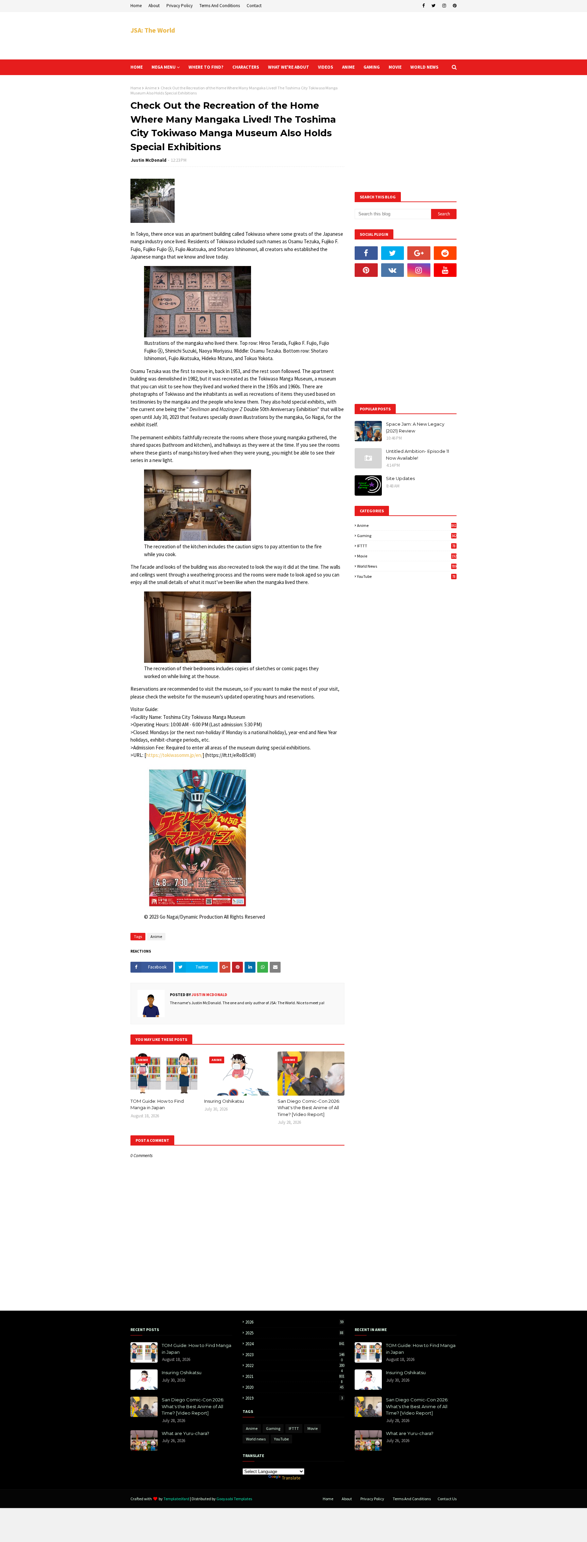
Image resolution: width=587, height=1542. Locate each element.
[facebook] (423, 6)
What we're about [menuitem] (288, 67)
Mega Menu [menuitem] (164, 67)
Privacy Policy (179, 5)
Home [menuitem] (136, 67)
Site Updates (400, 478)
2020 (294, 1387)
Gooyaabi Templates (234, 1498)
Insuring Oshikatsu (224, 1101)
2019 (294, 1398)
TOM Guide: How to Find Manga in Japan (157, 1104)
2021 (294, 1376)
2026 (294, 1322)
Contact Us (447, 1498)
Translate (291, 1478)
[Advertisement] (333, 35)
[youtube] (445, 270)
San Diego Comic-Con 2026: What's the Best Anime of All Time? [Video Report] (309, 1107)
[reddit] (445, 253)
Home (136, 5)
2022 (294, 1365)
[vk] (392, 270)
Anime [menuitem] (348, 67)
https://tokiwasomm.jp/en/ (174, 755)
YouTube (406, 576)
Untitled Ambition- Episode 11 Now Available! (417, 454)
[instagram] (444, 6)
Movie (407, 556)
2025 (294, 1333)
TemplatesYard (176, 1498)
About (154, 5)
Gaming (407, 535)
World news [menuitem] (424, 67)
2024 (294, 1344)
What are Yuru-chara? (185, 1433)
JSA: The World (152, 30)
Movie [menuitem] (395, 67)
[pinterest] (454, 6)
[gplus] (418, 253)
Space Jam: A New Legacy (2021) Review (415, 427)
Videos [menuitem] (325, 67)
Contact (254, 5)
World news (407, 566)
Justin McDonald (148, 160)
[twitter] (433, 6)
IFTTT (406, 545)
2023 (294, 1355)
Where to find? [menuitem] (206, 67)
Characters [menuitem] (245, 67)
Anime (151, 87)
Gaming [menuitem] (371, 67)
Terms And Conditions (219, 5)
